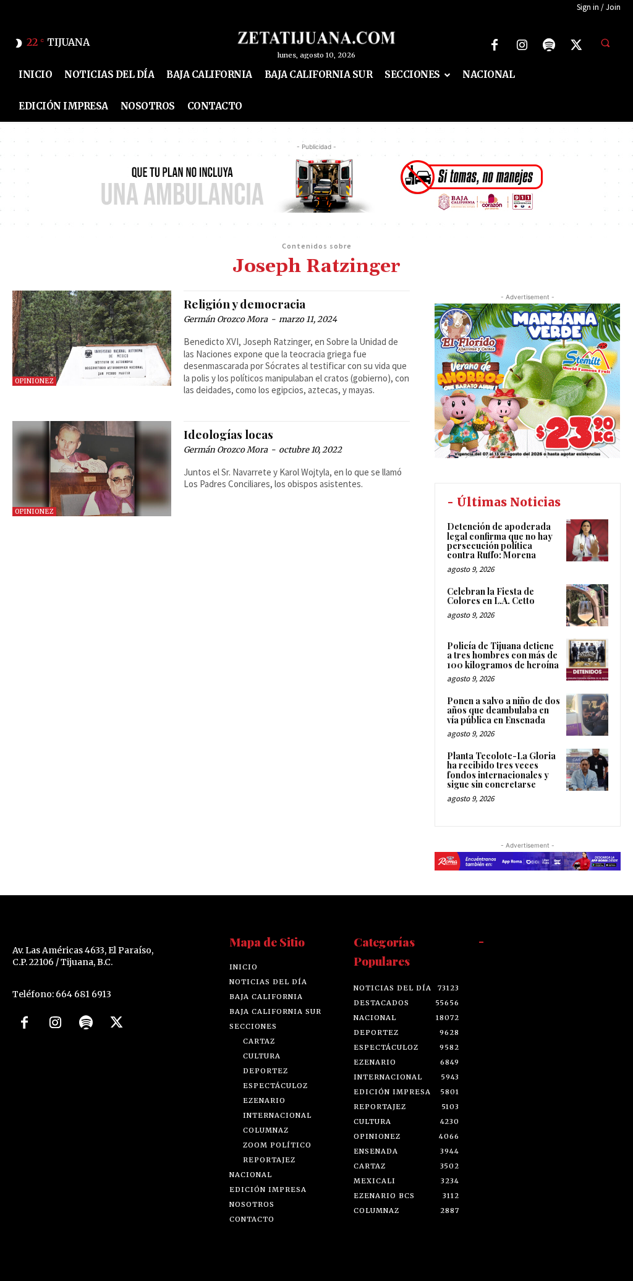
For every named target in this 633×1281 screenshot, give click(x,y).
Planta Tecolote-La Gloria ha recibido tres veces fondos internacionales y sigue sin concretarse (501, 770)
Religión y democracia (244, 304)
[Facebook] (494, 45)
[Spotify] (548, 45)
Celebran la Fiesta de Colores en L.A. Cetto (491, 595)
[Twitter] (576, 45)
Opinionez (34, 381)
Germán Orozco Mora (226, 319)
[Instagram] (521, 45)
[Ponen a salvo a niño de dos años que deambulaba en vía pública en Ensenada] (587, 715)
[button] (605, 43)
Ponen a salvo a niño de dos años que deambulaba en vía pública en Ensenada (503, 710)
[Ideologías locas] (91, 468)
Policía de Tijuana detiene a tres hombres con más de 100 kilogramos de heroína (503, 655)
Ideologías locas (228, 434)
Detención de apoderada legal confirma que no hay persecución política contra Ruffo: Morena (500, 541)
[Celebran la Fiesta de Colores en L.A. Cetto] (587, 605)
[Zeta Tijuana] (316, 38)
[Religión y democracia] (91, 338)
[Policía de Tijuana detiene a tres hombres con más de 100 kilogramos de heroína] (587, 660)
